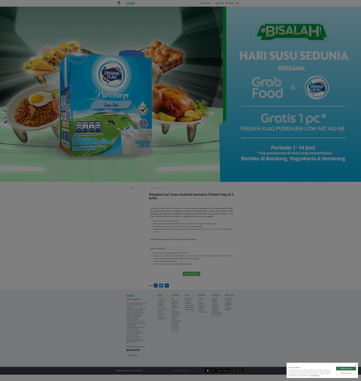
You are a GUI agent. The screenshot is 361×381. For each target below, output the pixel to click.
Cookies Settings (346, 373)
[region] (322, 370)
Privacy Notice (314, 375)
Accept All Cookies (346, 368)
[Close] (356, 364)
